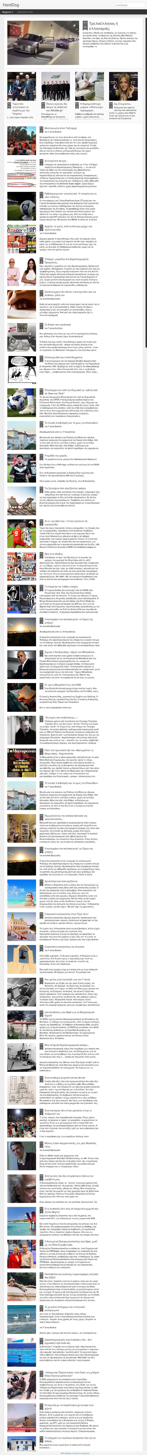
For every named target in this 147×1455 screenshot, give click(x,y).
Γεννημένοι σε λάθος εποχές (61, 586)
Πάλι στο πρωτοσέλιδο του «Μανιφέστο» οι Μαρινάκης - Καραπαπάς (69, 752)
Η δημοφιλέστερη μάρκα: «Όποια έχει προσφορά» (91, 107)
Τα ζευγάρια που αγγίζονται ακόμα (65, 488)
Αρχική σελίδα (25, 11)
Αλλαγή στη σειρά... (56, 160)
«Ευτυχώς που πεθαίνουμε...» (61, 717)
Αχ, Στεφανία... (123, 103)
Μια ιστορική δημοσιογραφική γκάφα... (67, 1045)
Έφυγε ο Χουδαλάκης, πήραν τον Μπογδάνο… (70, 652)
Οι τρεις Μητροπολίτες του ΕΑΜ (63, 684)
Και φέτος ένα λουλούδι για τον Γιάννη (67, 979)
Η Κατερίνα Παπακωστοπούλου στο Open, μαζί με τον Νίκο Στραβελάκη (71, 1243)
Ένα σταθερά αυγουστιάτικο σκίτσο (65, 1077)
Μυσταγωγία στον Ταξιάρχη (61, 128)
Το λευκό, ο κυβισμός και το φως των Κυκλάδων (71, 422)
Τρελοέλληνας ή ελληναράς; (103, 26)
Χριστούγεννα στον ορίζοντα (61, 881)
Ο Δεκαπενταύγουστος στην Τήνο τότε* (67, 914)
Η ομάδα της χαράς (56, 455)
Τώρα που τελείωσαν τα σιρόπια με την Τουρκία (20, 108)
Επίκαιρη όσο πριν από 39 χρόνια (63, 357)
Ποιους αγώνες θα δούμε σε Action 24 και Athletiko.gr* (56, 107)
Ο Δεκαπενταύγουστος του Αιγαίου (64, 946)
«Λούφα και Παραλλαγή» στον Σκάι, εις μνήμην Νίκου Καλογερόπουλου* (72, 1374)
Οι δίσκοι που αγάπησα (58, 324)
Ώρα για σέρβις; (54, 553)
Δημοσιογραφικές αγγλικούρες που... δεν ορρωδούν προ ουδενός (68, 1341)
